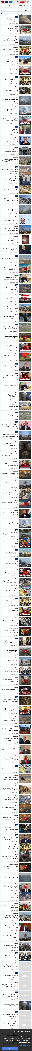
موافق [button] (10, 1048)
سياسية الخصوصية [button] (25, 1045)
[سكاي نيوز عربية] (22, 2)
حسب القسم (5, 13)
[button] (2, 10)
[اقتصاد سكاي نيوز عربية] (11, 2)
